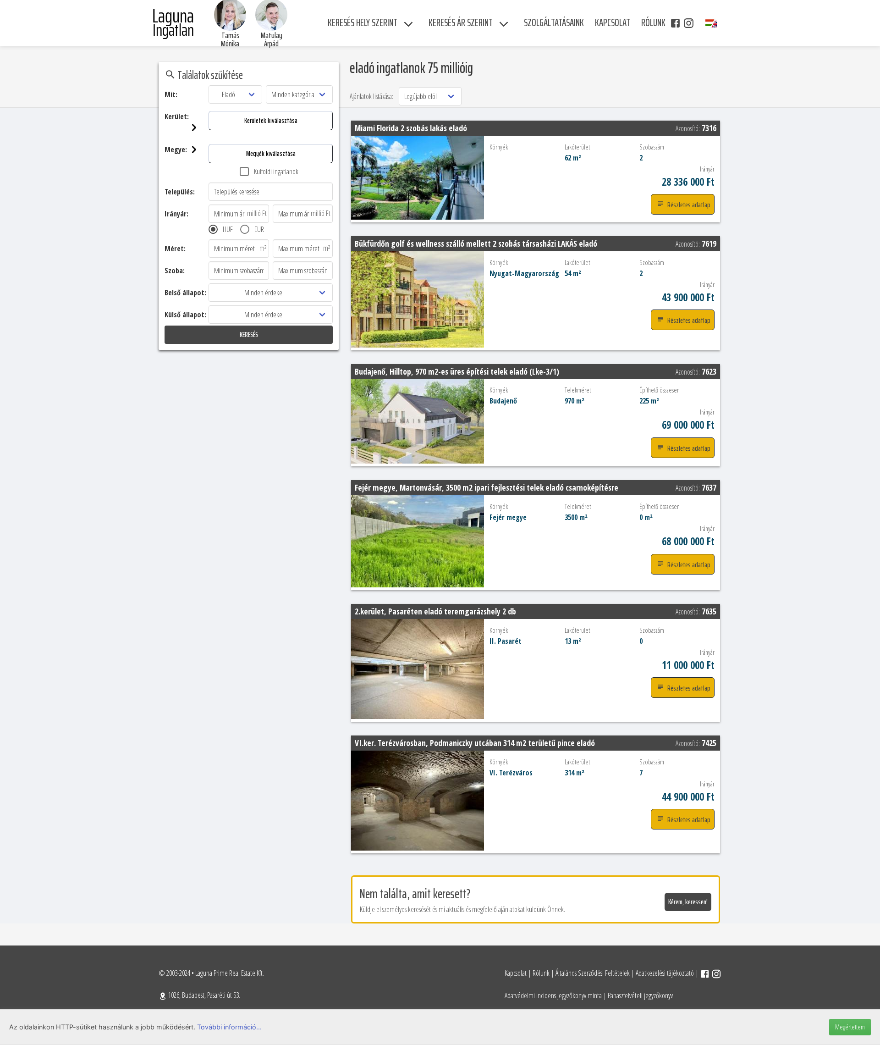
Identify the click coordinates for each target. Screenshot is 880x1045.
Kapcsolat (516, 973)
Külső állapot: (185, 315)
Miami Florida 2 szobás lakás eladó (411, 127)
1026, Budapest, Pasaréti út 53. (203, 995)
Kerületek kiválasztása (270, 120)
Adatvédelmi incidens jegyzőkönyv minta (553, 995)
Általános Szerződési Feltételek (593, 973)
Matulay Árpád (271, 39)
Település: (180, 192)
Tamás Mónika (230, 39)
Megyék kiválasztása (271, 153)
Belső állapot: (185, 293)
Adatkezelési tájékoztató (665, 973)
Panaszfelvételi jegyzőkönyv (640, 995)
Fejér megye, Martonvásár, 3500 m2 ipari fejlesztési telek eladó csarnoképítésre (486, 487)
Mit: (171, 94)
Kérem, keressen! (688, 901)
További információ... (229, 1027)
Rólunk (541, 973)
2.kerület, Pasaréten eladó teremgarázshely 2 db (435, 611)
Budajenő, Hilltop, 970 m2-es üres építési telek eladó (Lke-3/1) (457, 371)
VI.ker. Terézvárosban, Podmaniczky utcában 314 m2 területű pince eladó (475, 742)
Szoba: (175, 270)
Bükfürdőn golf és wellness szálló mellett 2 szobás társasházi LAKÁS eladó (476, 243)
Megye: (176, 149)
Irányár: (176, 214)
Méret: (175, 248)
